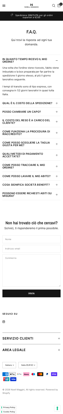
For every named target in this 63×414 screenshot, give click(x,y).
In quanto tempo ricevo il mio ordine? (24, 60)
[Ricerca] (53, 5)
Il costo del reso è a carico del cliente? (26, 121)
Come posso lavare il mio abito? (26, 176)
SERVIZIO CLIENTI (17, 338)
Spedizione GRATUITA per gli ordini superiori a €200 (34, 16)
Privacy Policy (9, 407)
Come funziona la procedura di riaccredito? (26, 133)
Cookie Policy (9, 412)
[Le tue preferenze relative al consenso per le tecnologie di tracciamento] (57, 408)
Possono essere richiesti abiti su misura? (27, 194)
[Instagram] (6, 321)
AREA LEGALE (14, 350)
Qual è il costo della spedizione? (27, 103)
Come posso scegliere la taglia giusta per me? (26, 144)
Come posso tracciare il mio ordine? (23, 166)
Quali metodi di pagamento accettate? (22, 155)
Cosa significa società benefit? (26, 184)
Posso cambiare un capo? (21, 111)
